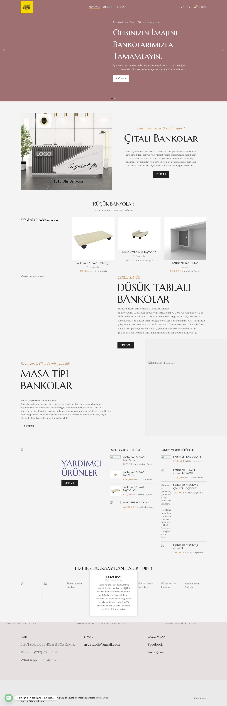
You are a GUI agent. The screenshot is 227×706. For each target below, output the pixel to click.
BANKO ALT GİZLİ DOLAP (185, 263)
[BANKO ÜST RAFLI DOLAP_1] (115, 505)
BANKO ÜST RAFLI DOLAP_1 (137, 502)
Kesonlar (185, 267)
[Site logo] (27, 6)
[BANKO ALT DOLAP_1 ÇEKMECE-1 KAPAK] (166, 474)
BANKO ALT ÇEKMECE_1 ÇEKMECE (185, 547)
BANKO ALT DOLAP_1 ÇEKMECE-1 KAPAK (184, 472)
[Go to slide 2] (115, 98)
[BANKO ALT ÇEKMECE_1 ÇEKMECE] (166, 549)
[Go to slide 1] (112, 98)
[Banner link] (43, 219)
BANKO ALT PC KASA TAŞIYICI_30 (133, 458)
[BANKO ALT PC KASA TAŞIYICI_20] (139, 233)
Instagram (156, 652)
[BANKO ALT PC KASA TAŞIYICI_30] (115, 460)
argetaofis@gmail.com (102, 644)
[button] (4, 51)
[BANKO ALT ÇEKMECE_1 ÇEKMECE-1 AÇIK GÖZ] (166, 511)
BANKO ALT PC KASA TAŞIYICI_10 (93, 263)
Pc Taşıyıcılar (93, 267)
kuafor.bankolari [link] (114, 580)
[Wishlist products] (189, 7)
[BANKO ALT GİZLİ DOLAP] (185, 238)
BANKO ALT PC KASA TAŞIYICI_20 (139, 252)
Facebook (155, 644)
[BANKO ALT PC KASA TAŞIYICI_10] (93, 238)
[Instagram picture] (31, 593)
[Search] (182, 7)
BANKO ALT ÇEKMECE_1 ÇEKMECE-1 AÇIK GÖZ (185, 487)
